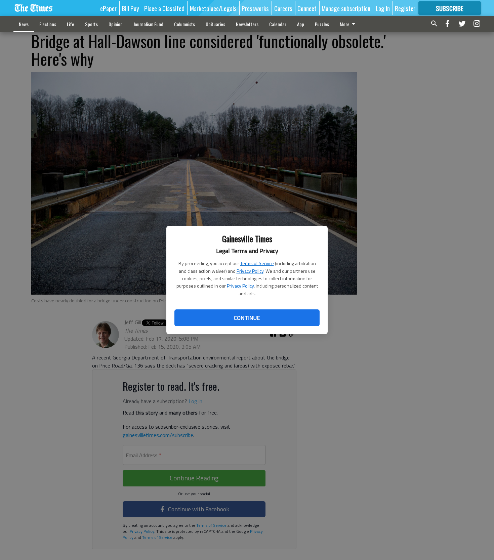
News (24, 24)
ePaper (108, 8)
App (300, 24)
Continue (247, 318)
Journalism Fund (148, 24)
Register (405, 8)
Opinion (116, 24)
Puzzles (322, 24)
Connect (307, 8)
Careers (283, 8)
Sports (91, 24)
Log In (383, 8)
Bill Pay (130, 8)
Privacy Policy (250, 270)
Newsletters (247, 24)
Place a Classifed (164, 8)
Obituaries (215, 24)
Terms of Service (257, 263)
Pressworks (255, 8)
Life (70, 24)
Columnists (184, 24)
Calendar (277, 24)
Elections (47, 24)
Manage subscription (346, 8)
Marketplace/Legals (213, 8)
